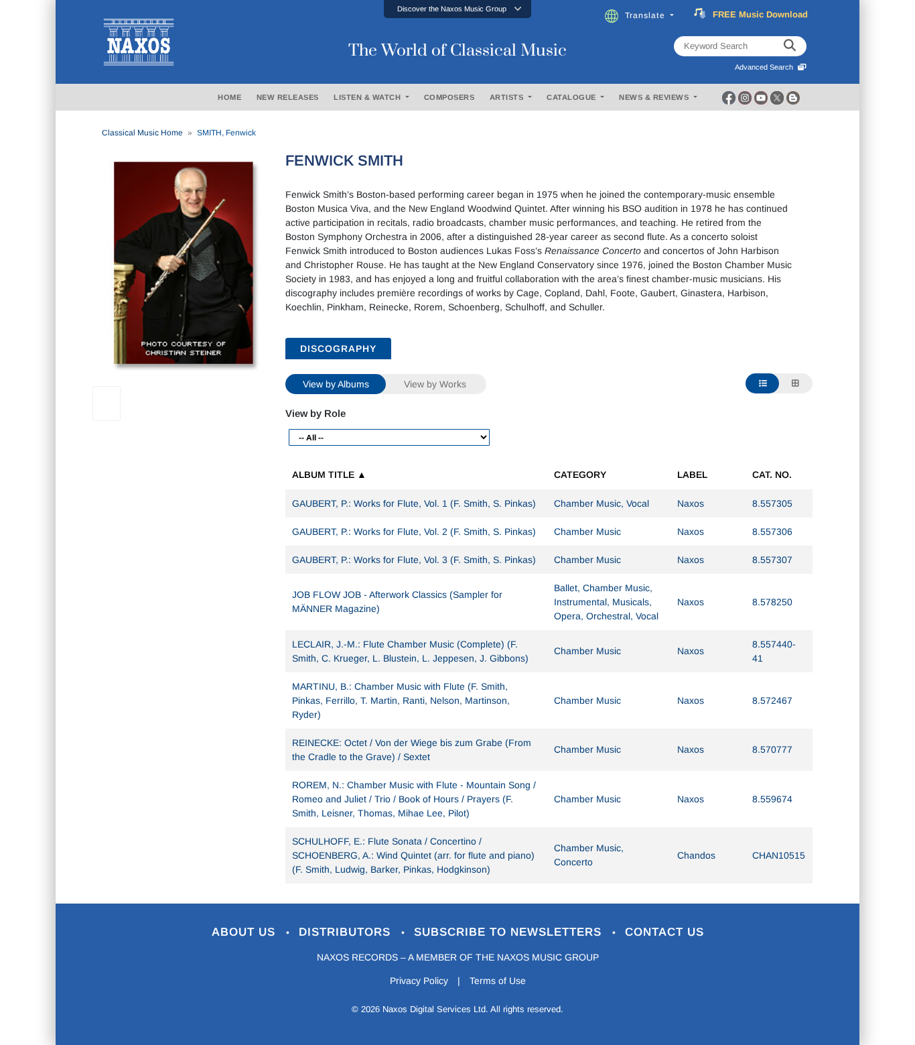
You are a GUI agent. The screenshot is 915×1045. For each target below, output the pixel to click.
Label (692, 474)
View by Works (435, 384)
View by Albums (336, 384)
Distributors (347, 932)
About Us (245, 932)
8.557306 (772, 531)
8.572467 (772, 700)
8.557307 (772, 559)
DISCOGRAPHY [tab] (338, 348)
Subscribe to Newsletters (510, 932)
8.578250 (772, 602)
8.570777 (772, 749)
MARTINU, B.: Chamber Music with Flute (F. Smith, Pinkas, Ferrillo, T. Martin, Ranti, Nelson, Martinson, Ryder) (401, 700)
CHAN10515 (778, 855)
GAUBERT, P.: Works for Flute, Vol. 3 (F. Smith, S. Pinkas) (414, 559)
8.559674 (772, 799)
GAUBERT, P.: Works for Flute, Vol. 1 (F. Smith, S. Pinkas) (414, 503)
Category (580, 474)
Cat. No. (772, 474)
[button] (457, 9)
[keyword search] (789, 46)
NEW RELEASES (288, 97)
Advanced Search (766, 67)
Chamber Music (587, 531)
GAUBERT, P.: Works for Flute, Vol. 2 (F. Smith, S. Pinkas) (414, 531)
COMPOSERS (449, 97)
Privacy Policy (419, 980)
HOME (229, 97)
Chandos (696, 855)
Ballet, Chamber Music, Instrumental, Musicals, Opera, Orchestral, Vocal (606, 601)
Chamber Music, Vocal (601, 503)
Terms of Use (498, 980)
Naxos (690, 503)
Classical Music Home (142, 132)
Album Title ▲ (329, 474)
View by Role (315, 413)
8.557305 (772, 503)
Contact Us (664, 932)
